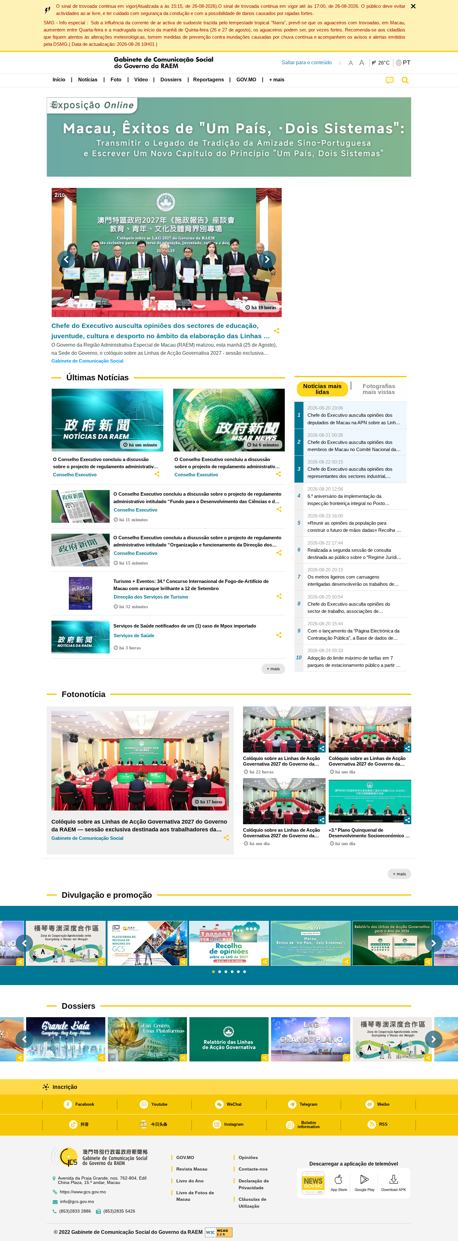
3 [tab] (226, 972)
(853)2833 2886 (75, 1211)
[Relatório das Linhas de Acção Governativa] (229, 1039)
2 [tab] (220, 972)
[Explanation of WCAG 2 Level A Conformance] (218, 1231)
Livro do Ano (190, 1180)
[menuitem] (88, 80)
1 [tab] (213, 972)
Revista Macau (192, 1168)
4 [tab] (232, 972)
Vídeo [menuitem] (141, 79)
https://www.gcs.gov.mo (83, 1192)
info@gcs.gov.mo (77, 1201)
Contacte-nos (253, 1168)
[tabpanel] (229, 943)
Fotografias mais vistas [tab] (379, 389)
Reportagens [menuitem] (208, 79)
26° (384, 62)
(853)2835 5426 (119, 1211)
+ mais (273, 668)
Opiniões (248, 1157)
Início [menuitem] (59, 79)
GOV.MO (185, 1157)
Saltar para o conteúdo (307, 62)
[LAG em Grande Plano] (310, 1039)
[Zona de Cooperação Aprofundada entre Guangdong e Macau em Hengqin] (392, 1039)
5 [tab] (238, 972)
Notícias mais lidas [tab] (322, 389)
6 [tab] (244, 972)
